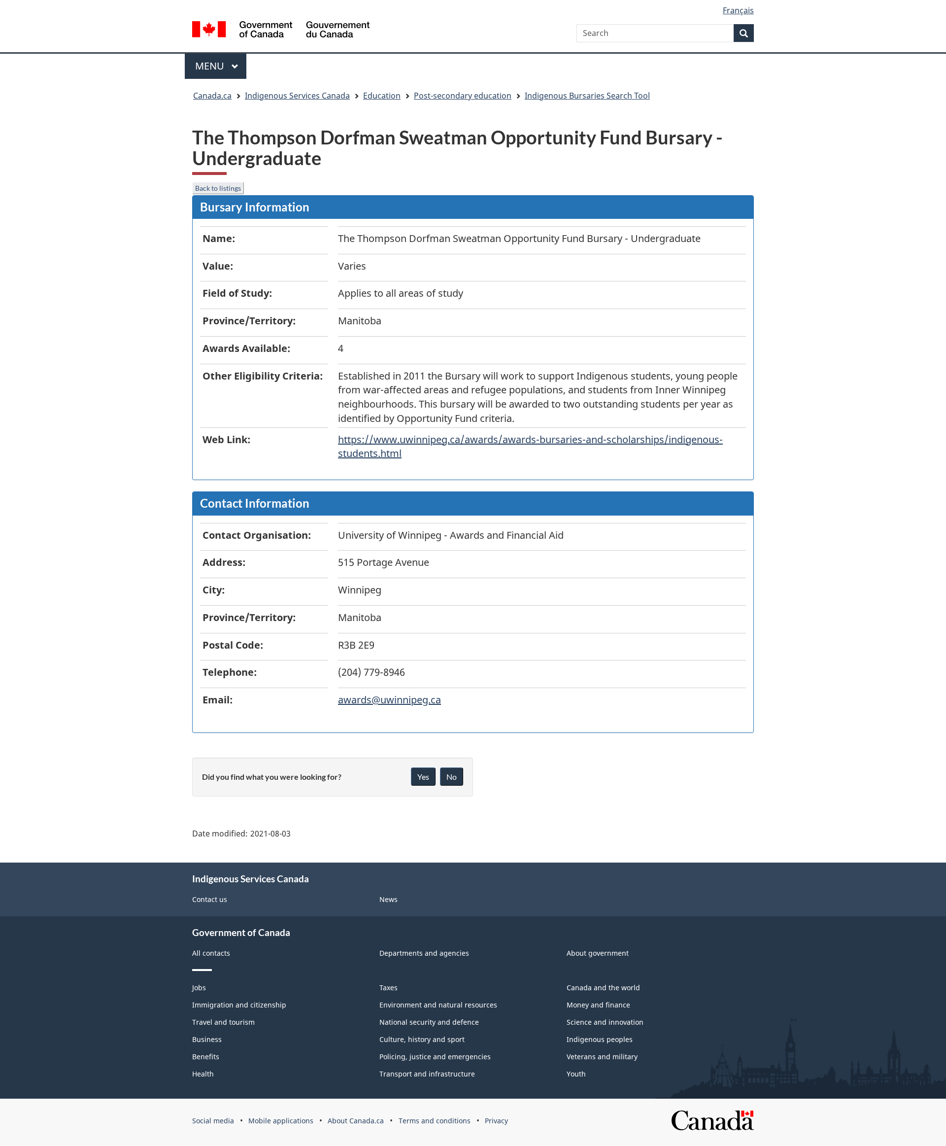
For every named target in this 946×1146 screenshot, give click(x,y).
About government (598, 953)
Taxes (388, 987)
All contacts (211, 953)
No (451, 776)
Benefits (205, 1056)
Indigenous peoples (600, 1039)
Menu (211, 65)
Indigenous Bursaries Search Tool (587, 95)
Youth (576, 1073)
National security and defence (429, 1022)
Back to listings (218, 188)
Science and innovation (605, 1022)
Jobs (199, 987)
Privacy (496, 1120)
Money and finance (598, 1004)
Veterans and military (602, 1056)
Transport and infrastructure (427, 1073)
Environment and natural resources (438, 1004)
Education (382, 95)
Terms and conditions (435, 1120)
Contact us (209, 899)
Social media (213, 1120)
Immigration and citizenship (239, 1004)
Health (203, 1073)
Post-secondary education (462, 95)
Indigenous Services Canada (297, 95)
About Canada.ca (356, 1120)
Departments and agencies (424, 953)
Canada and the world (603, 987)
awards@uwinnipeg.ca (389, 699)
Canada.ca (212, 95)
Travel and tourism (223, 1022)
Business (207, 1039)
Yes (423, 776)
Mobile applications (280, 1120)
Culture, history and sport (422, 1039)
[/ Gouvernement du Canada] (281, 30)
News (388, 899)
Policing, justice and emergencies (435, 1056)
